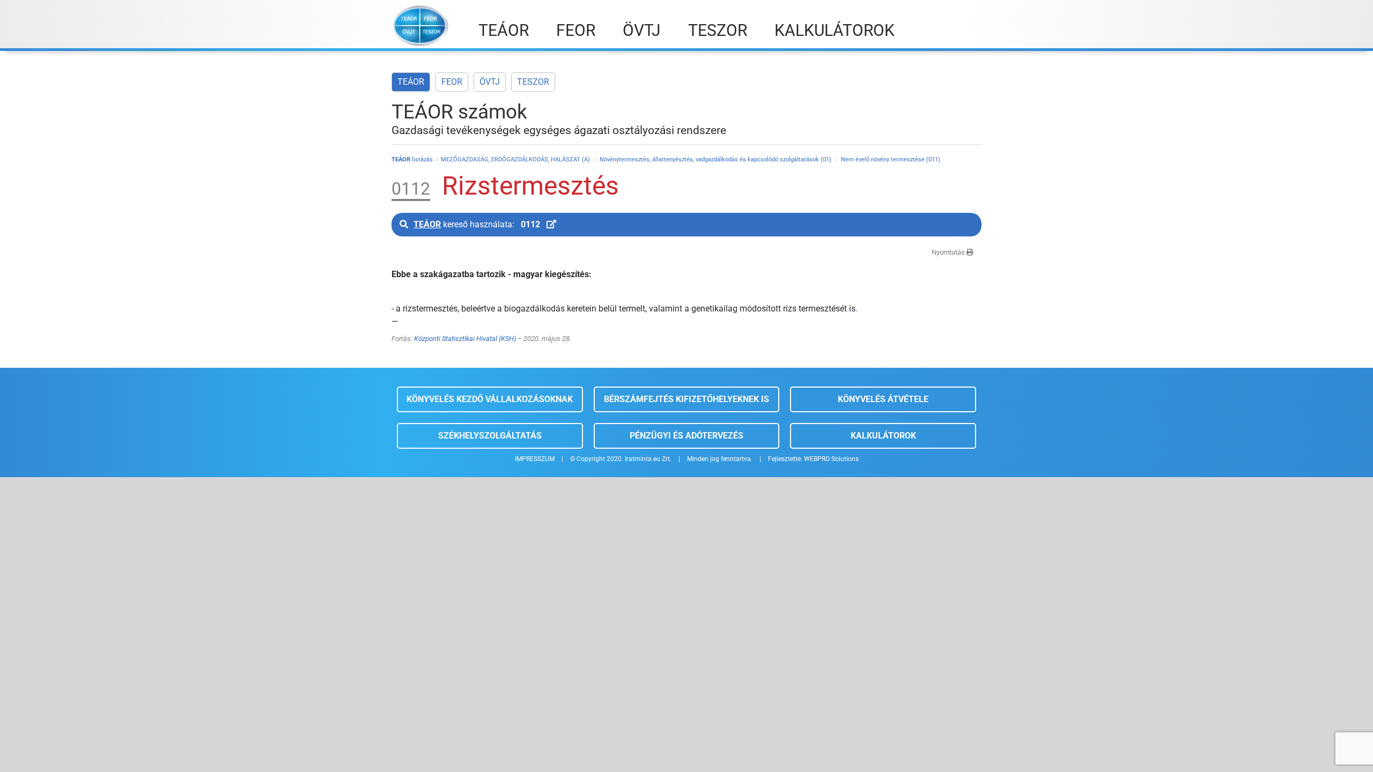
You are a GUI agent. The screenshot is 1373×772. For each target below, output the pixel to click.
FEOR (451, 82)
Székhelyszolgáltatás (490, 435)
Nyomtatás (949, 252)
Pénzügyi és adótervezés (686, 435)
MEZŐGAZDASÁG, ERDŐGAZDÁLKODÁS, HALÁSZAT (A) (516, 159)
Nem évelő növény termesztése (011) (890, 159)
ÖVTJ (489, 82)
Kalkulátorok (883, 435)
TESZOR (533, 82)
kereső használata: (477, 224)
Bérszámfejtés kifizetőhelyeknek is (686, 399)
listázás (412, 159)
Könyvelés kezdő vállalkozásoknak (490, 399)
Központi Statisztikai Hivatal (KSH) (465, 339)
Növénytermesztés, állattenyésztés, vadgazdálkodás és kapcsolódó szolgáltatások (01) (716, 159)
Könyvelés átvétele (883, 399)
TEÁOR (410, 82)
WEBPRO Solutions (831, 459)
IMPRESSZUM (535, 459)
